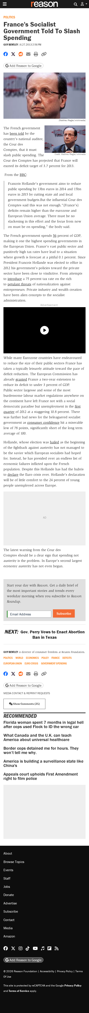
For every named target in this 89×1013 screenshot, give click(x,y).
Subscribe (64, 613)
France (55, 657)
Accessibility (47, 971)
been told (17, 133)
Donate (8, 895)
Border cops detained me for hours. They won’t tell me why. (41, 750)
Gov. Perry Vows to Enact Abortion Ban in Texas (44, 634)
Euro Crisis (31, 663)
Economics (32, 657)
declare (13, 475)
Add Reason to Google (25, 65)
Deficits (67, 657)
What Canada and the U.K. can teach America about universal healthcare (37, 737)
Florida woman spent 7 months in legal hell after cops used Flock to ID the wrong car (43, 724)
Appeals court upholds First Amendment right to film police (40, 776)
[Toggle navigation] (5, 4)
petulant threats (19, 284)
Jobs (6, 886)
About (7, 853)
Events (8, 870)
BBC (23, 175)
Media (8, 928)
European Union (12, 663)
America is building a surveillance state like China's (43, 763)
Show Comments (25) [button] (26, 704)
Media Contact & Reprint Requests (26, 693)
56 (54, 236)
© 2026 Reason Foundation (20, 971)
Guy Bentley (10, 44)
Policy (45, 657)
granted (21, 379)
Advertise (10, 903)
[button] (84, 4)
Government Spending (54, 663)
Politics (9, 17)
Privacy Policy (65, 971)
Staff (6, 878)
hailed (54, 442)
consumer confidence (43, 422)
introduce (15, 279)
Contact (8, 920)
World (19, 657)
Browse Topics (13, 862)
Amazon (9, 936)
